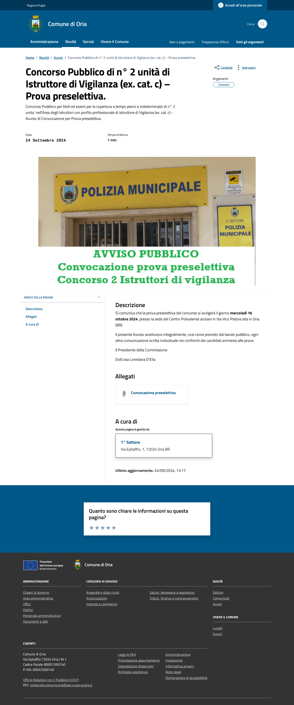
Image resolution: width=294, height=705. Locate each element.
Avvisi (217, 604)
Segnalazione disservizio (135, 666)
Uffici (27, 604)
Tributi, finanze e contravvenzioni (174, 598)
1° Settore (130, 442)
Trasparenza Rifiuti (215, 41)
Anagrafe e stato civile (102, 592)
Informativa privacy (180, 666)
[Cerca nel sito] (262, 24)
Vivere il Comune (115, 41)
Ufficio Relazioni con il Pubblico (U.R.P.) (51, 679)
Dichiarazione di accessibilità (186, 677)
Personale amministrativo (42, 615)
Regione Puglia (36, 5)
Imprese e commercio (101, 604)
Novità (70, 41)
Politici (28, 609)
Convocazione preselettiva (153, 393)
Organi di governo (36, 592)
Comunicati (221, 598)
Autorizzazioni (96, 598)
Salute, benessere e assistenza (172, 592)
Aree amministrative (38, 598)
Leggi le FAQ (127, 654)
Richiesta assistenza (133, 671)
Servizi (88, 41)
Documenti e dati (35, 621)
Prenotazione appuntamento (139, 660)
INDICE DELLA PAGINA (38, 297)
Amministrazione (44, 41)
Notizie (218, 592)
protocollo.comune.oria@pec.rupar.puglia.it (61, 685)
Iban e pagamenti (182, 41)
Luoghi (218, 628)
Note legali (173, 671)
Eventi (217, 633)
